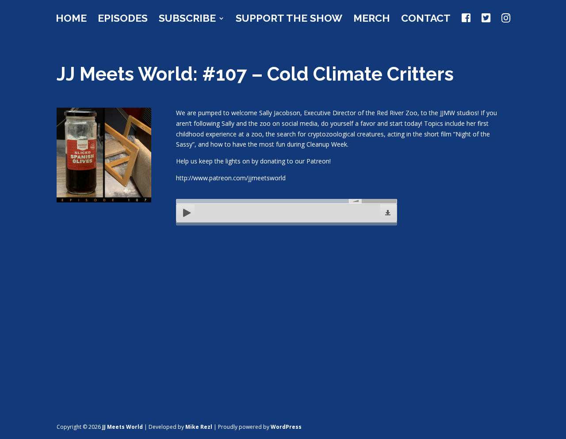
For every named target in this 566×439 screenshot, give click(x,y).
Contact (426, 19)
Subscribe (187, 19)
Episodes (123, 19)
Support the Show (289, 19)
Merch (371, 19)
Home (71, 19)
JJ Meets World (122, 427)
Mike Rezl (198, 427)
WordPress (286, 427)
